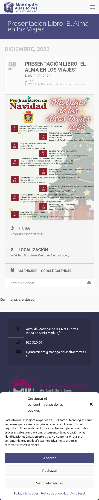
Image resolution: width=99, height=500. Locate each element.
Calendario (27, 271)
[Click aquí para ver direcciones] (89, 283)
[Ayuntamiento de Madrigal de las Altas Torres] (20, 7)
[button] (91, 404)
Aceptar (49, 458)
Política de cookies (26, 493)
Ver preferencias (49, 483)
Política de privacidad (54, 493)
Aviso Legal (77, 493)
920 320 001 (35, 342)
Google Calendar (56, 271)
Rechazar (49, 470)
